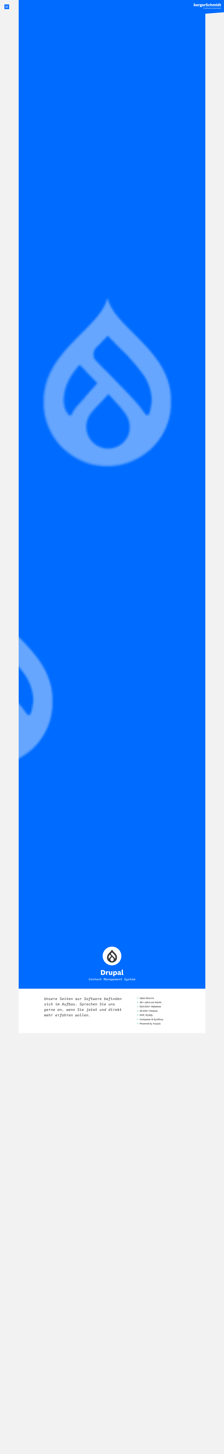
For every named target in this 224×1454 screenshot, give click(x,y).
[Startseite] (206, 7)
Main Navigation (6, 6)
